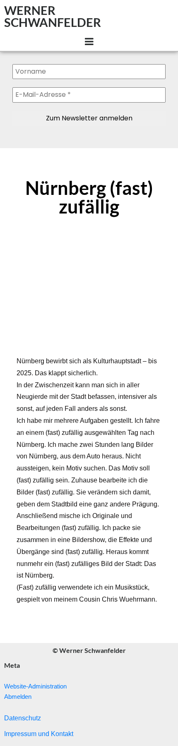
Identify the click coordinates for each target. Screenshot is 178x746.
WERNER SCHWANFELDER (52, 16)
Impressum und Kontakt (38, 733)
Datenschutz (22, 718)
